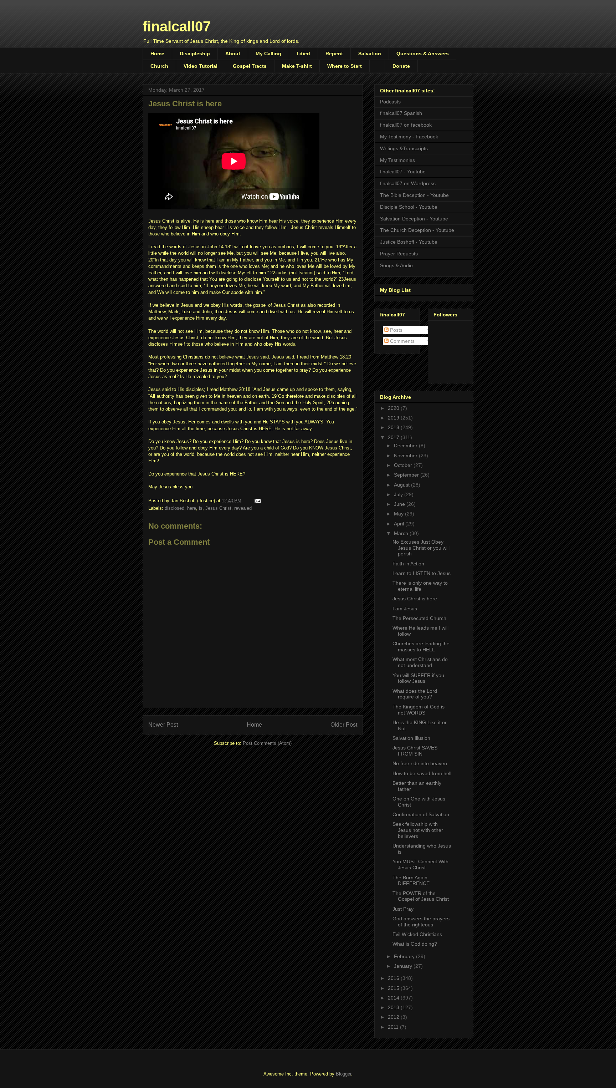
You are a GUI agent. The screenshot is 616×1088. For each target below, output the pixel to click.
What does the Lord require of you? (414, 694)
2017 (394, 437)
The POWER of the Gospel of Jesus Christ (420, 896)
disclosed (174, 508)
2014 (394, 998)
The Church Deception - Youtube (417, 230)
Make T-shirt (297, 66)
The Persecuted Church (419, 618)
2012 (394, 1017)
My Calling (268, 53)
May (399, 514)
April (399, 524)
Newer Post (163, 725)
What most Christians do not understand (420, 662)
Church (159, 66)
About (232, 53)
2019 (394, 418)
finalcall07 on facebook (406, 125)
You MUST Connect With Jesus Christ (420, 864)
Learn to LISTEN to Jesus (421, 573)
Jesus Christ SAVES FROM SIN (414, 751)
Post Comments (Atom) (267, 743)
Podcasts (390, 102)
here (191, 508)
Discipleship (195, 53)
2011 (394, 1027)
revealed (243, 508)
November (406, 455)
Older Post (343, 725)
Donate (401, 66)
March (402, 533)
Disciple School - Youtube (408, 207)
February (405, 956)
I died (303, 53)
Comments (402, 341)
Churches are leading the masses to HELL (421, 646)
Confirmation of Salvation (420, 814)
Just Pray (403, 909)
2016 (394, 978)
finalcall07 (177, 26)
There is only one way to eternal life (420, 586)
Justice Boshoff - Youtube (408, 242)
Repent (334, 53)
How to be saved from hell (421, 773)
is (200, 508)
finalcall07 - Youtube (403, 171)
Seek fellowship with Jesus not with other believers (417, 830)
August (402, 485)
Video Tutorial (200, 66)
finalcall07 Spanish (401, 113)
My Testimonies (397, 160)
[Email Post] (257, 500)
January (404, 966)
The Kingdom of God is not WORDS (418, 710)
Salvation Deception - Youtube (414, 219)
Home (157, 53)
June (400, 504)
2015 (394, 988)
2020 (394, 408)
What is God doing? (414, 944)
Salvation (369, 53)
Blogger (343, 1074)
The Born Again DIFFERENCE (411, 880)
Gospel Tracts (250, 66)
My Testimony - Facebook (409, 136)
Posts (395, 330)
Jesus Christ (218, 508)
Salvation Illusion (411, 738)
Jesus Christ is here (414, 598)
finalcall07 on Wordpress (408, 183)
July (399, 494)
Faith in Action (408, 563)
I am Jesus (404, 608)
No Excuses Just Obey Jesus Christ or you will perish (421, 548)
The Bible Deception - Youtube (414, 195)
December (406, 445)
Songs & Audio (396, 265)
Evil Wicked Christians (417, 934)
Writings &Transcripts (404, 148)
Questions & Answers (422, 53)
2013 (394, 1007)
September (407, 475)
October (404, 465)
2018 (394, 427)
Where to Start (344, 66)
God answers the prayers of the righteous (421, 921)
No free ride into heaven (419, 763)
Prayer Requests (399, 253)
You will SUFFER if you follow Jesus (418, 678)
